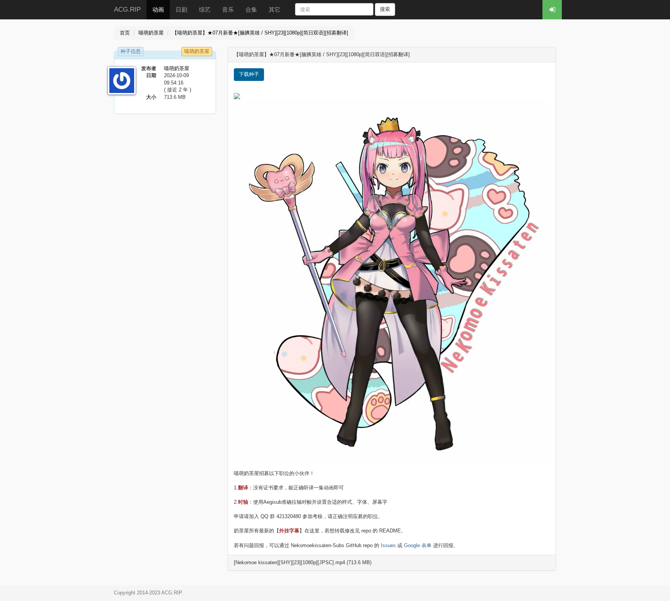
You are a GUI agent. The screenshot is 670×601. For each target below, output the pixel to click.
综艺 (205, 9)
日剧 (181, 9)
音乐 (228, 9)
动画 (158, 9)
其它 (274, 9)
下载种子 (249, 74)
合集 (251, 9)
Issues (388, 545)
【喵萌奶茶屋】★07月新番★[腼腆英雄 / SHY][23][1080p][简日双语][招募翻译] (260, 33)
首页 (125, 33)
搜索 (385, 9)
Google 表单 (418, 545)
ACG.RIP (127, 9)
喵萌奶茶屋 (151, 33)
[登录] (552, 9)
